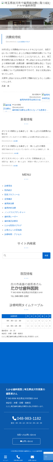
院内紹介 (8, 190)
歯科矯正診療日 (11, 221)
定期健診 (8, 199)
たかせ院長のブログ (24, 41)
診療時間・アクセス (13, 234)
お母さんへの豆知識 (13, 230)
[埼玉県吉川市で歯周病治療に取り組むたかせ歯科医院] (27, 4)
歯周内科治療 (10, 208)
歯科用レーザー (11, 217)
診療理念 (8, 186)
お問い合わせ (27, 441)
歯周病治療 (9, 203)
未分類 (15, 141)
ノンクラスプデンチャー (14, 212)
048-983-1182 (22, 296)
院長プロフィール (12, 194)
